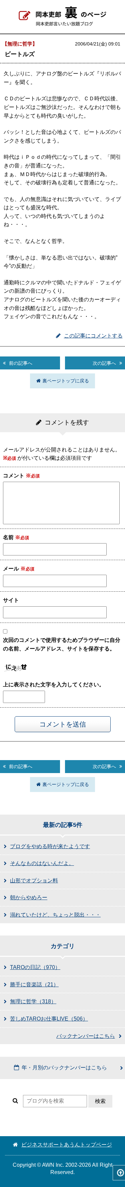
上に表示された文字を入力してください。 (53, 684)
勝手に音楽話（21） (34, 984)
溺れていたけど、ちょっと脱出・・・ (55, 915)
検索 (100, 1101)
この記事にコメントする (93, 336)
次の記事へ (104, 363)
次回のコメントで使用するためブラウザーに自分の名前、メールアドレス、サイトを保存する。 (61, 644)
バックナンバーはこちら (85, 1036)
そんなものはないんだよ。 (42, 863)
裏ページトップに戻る (65, 380)
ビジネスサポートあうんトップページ (66, 1144)
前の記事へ (20, 363)
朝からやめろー (28, 897)
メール (14, 568)
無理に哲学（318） (33, 1001)
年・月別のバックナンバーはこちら (64, 1067)
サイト (11, 600)
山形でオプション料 (34, 880)
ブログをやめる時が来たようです (50, 846)
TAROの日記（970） (35, 967)
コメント (17, 475)
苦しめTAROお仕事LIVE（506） (49, 1019)
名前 (11, 537)
